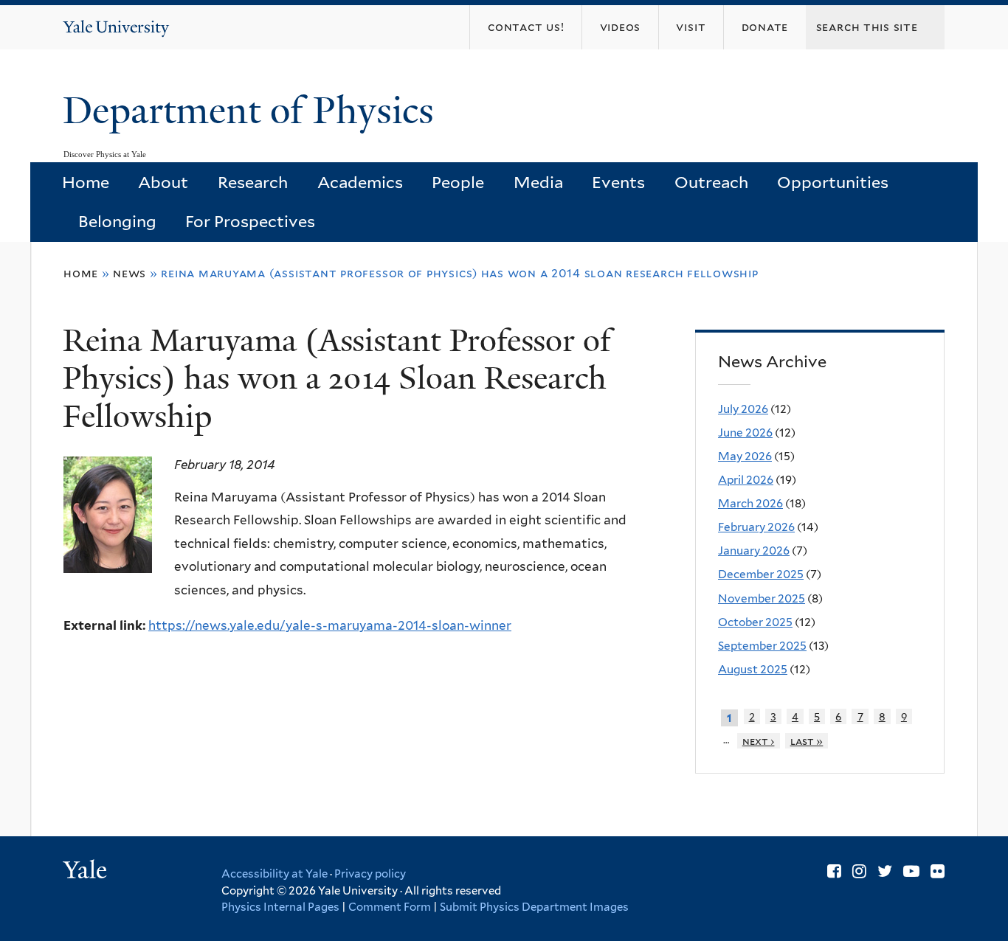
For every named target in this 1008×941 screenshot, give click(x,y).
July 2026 (743, 409)
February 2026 (756, 527)
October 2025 (755, 622)
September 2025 (762, 646)
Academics (360, 182)
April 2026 (745, 480)
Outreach (711, 182)
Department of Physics (253, 110)
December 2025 (761, 574)
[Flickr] (938, 871)
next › (758, 741)
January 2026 (754, 551)
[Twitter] (884, 871)
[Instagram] (859, 871)
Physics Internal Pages (280, 907)
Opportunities (832, 182)
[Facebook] (834, 871)
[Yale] (87, 871)
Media (538, 182)
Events (618, 182)
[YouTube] (911, 871)
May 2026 (745, 456)
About (163, 182)
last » (807, 741)
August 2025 (752, 669)
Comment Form (389, 907)
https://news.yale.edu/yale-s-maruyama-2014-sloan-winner (329, 625)
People (458, 182)
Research (253, 182)
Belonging (117, 221)
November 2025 (761, 598)
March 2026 (750, 503)
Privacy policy (370, 874)
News (129, 273)
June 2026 (745, 433)
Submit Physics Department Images (534, 907)
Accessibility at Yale (274, 874)
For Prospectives (250, 221)
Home (85, 182)
